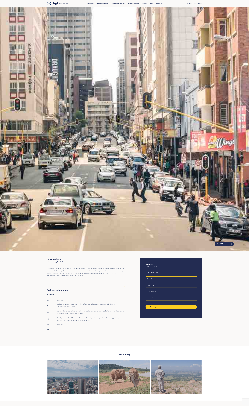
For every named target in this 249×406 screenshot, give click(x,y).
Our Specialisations (102, 3)
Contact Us (159, 3)
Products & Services (118, 3)
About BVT (90, 3)
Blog (151, 3)
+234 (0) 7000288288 (194, 3)
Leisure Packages (133, 3)
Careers (144, 3)
